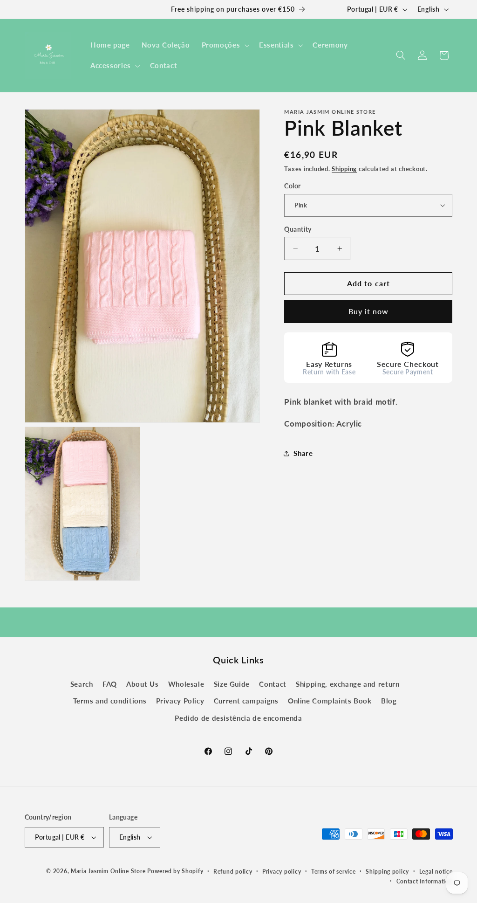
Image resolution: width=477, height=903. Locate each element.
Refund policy (232, 872)
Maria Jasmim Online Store (108, 871)
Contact (272, 684)
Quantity (297, 229)
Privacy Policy (180, 700)
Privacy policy (281, 872)
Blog (389, 700)
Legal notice (436, 872)
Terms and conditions (110, 700)
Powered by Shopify (175, 871)
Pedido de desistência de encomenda (238, 718)
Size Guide (232, 684)
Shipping (344, 168)
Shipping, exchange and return (347, 684)
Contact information (424, 881)
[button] (224, 45)
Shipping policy (387, 872)
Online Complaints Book (330, 700)
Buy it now (368, 311)
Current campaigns (246, 700)
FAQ (109, 684)
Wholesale (186, 684)
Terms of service (333, 872)
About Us (142, 684)
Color (292, 186)
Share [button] (303, 453)
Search (81, 684)
